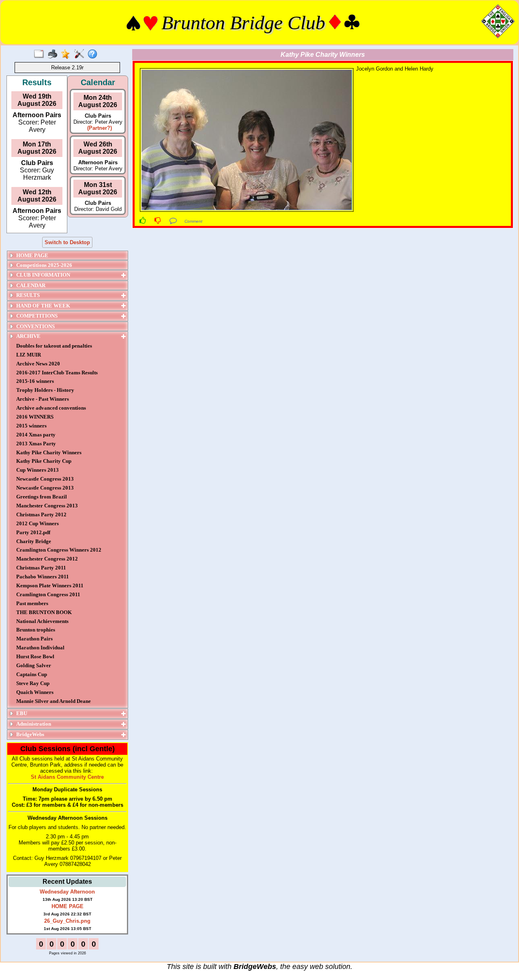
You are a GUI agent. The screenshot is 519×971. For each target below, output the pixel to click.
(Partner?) (98, 128)
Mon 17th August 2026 (36, 148)
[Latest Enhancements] (67, 54)
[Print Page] (54, 54)
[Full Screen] (40, 54)
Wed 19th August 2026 (36, 100)
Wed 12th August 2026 (36, 196)
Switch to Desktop (67, 242)
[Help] (94, 54)
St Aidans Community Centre (67, 777)
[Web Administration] (81, 54)
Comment (193, 221)
